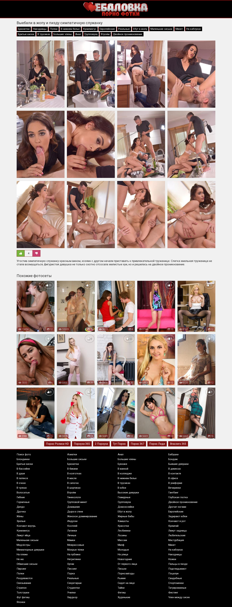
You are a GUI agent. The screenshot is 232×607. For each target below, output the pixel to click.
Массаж (122, 540)
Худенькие (124, 597)
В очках (21, 483)
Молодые (123, 549)
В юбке (122, 487)
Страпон (21, 587)
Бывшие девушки (178, 463)
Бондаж (173, 459)
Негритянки (74, 559)
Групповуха (90, 34)
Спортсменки (176, 583)
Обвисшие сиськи (27, 564)
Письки (122, 568)
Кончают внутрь (26, 525)
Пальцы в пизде (178, 564)
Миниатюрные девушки (30, 549)
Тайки (121, 587)
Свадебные (175, 578)
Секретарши (74, 583)
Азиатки (72, 454)
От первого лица (127, 564)
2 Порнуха (101, 443)
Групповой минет (77, 502)
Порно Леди (157, 443)
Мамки (71, 540)
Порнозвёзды (126, 573)
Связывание (24, 583)
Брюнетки (24, 28)
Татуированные (177, 587)
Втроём (105, 34)
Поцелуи (173, 573)
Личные (71, 535)
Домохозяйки (126, 506)
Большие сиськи (76, 459)
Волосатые (23, 492)
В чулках (22, 487)
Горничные (23, 502)
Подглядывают (177, 568)
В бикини (72, 468)
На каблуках (193, 28)
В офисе (173, 478)
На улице (123, 554)
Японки (21, 602)
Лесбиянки (124, 530)
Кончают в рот (177, 521)
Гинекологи (74, 497)
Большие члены (62, 34)
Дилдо (21, 506)
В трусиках (44, 34)
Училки (71, 592)
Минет (179, 28)
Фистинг (173, 592)
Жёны (20, 516)
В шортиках (74, 487)
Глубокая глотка (178, 497)
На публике (74, 554)
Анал (78, 34)
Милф (121, 544)
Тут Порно (119, 443)
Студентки (73, 587)
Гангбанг (173, 492)
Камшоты (123, 521)
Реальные (124, 28)
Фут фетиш (23, 597)
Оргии (70, 564)
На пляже (22, 554)
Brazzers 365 (178, 443)
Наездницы (40, 28)
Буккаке (122, 463)
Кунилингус (89, 28)
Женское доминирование (82, 516)
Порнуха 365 (82, 443)
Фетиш (122, 592)
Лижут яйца (23, 535)
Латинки (72, 530)
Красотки (123, 525)
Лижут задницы (177, 530)
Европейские (107, 28)
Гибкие (21, 497)
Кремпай (173, 525)
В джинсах (174, 468)
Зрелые (21, 521)
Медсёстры (23, 544)
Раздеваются (24, 578)
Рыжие (122, 578)
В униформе (175, 483)
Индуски (72, 521)
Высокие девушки (128, 492)
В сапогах (73, 483)
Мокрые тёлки (75, 549)
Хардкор (72, 597)
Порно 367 (137, 443)
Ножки (172, 559)
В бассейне (23, 468)
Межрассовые (75, 544)
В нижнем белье (70, 28)
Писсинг (72, 568)
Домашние (73, 506)
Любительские (176, 535)
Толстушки (23, 592)
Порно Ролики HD (57, 443)
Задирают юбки (177, 516)
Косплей (72, 525)
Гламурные (124, 497)
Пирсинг (21, 568)
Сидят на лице (126, 583)
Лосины (122, 535)
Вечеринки (174, 487)
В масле (72, 478)
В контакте (174, 473)
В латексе (22, 478)
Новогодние (125, 559)
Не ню (20, 559)
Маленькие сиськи (161, 28)
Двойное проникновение (127, 34)
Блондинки (23, 459)
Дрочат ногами (177, 506)
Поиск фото (24, 454)
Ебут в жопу (140, 28)
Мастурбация (176, 540)
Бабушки (173, 454)
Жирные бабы (126, 516)
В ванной (123, 468)
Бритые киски (26, 34)
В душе (21, 473)
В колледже (125, 473)
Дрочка (21, 511)
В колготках (74, 473)
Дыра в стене (75, 511)
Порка (71, 573)
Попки (53, 28)
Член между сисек (179, 597)
